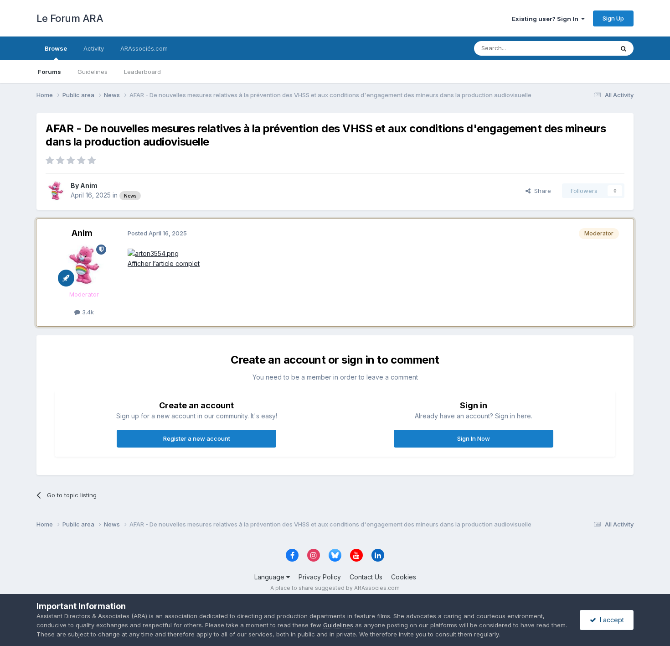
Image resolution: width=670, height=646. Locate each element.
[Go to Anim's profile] (56, 191)
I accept (610, 620)
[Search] (623, 48)
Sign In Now (473, 438)
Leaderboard (142, 71)
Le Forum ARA (69, 18)
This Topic (586, 48)
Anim (89, 185)
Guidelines (92, 71)
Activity (93, 48)
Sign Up (613, 18)
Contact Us (366, 577)
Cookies (403, 577)
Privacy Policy (320, 577)
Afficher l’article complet (164, 263)
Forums (49, 71)
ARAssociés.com (144, 48)
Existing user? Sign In (546, 18)
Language (270, 577)
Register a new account (196, 438)
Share (541, 190)
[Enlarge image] (153, 253)
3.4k (87, 312)
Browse (56, 48)
